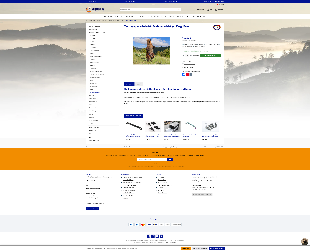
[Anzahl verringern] (184, 55)
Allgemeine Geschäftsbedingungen (132, 177)
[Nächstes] (219, 130)
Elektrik (92, 53)
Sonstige (91, 117)
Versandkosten (151, 240)
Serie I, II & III (92, 98)
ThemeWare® (173, 242)
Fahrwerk (92, 59)
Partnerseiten (162, 180)
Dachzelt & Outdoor (94, 127)
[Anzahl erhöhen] (191, 55)
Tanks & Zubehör (94, 86)
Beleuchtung (93, 38)
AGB (163, 166)
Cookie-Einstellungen (128, 193)
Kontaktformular (99, 204)
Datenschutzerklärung (129, 190)
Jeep (90, 105)
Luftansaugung (93, 68)
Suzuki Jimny (92, 111)
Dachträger (93, 47)
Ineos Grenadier (93, 102)
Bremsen (92, 44)
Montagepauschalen (95, 92)
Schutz (91, 80)
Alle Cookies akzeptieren (217, 248)
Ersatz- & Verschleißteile (96, 56)
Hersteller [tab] (139, 84)
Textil (91, 89)
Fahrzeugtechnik (93, 120)
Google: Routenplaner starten (203, 194)
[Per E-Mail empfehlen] (191, 74)
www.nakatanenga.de (92, 198)
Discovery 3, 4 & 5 (93, 95)
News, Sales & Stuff (94, 140)
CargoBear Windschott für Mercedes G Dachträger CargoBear (172, 135)
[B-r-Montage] (151, 50)
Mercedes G (92, 108)
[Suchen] (179, 9)
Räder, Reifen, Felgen (95, 77)
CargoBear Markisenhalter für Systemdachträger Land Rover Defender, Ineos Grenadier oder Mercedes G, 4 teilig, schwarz (152, 135)
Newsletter (161, 190)
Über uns (160, 188)
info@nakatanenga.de (93, 188)
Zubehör (91, 124)
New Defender (93, 29)
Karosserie (92, 65)
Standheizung (93, 83)
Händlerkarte (161, 177)
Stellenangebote (162, 182)
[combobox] (148, 9)
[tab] (129, 84)
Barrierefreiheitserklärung (130, 185)
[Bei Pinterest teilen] (187, 74)
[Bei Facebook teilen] (184, 74)
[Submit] (170, 159)
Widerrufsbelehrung (128, 180)
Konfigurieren (186, 248)
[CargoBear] (217, 27)
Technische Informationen (165, 185)
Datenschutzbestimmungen (139, 166)
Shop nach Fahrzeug (94, 26)
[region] (151, 50)
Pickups (91, 114)
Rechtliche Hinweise (128, 188)
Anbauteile (92, 35)
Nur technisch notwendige (200, 248)
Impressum (126, 198)
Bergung (92, 41)
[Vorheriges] (125, 130)
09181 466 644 (220, 1)
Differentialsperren (94, 50)
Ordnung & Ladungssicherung (97, 74)
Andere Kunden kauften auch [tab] (133, 116)
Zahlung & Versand (128, 195)
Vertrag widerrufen (92, 209)
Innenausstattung (94, 62)
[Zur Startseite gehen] (95, 10)
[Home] (105, 16)
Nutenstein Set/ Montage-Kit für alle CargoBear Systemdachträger (210, 135)
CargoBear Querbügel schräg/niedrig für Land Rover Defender (133, 135)
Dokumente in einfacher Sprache (132, 182)
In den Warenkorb (210, 56)
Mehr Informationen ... (132, 248)
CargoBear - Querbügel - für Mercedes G (189, 135)
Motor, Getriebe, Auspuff (96, 71)
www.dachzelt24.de (91, 196)
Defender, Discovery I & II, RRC (97, 32)
